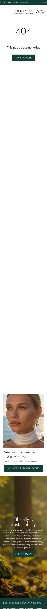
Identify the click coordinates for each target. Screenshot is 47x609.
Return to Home (23, 58)
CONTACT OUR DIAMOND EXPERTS (23, 468)
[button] (37, 12)
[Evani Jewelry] (23, 12)
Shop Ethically (23, 554)
